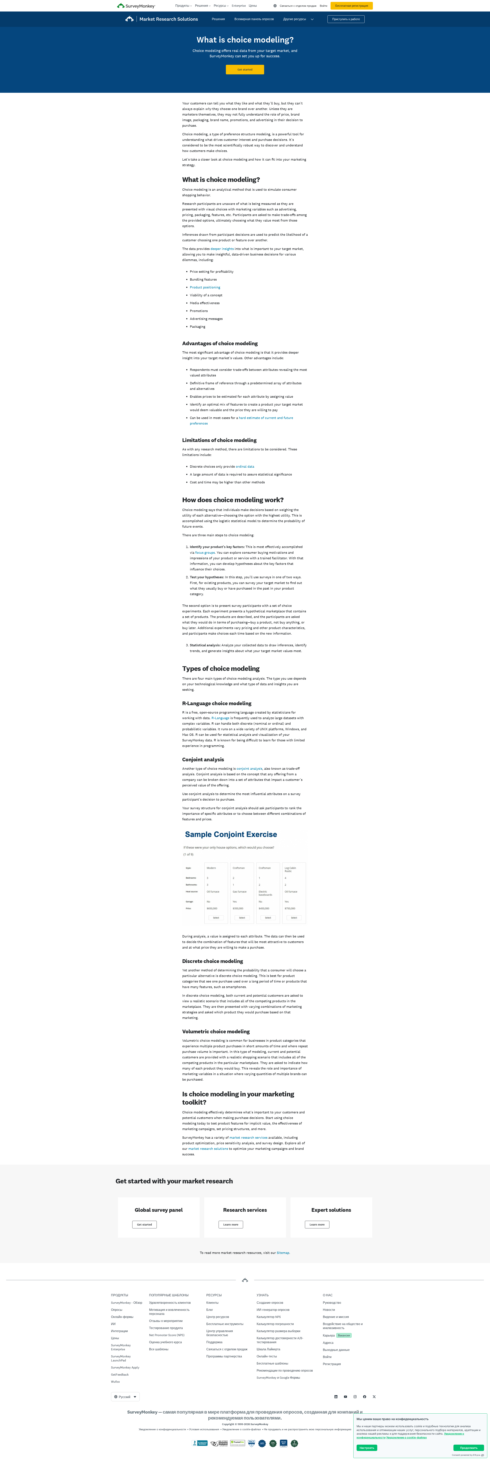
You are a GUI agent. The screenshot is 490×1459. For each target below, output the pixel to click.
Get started (245, 69)
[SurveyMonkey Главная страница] (136, 6)
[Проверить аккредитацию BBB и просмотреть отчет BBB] (200, 1445)
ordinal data (245, 466)
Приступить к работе (346, 19)
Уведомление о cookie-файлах (406, 1437)
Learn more (230, 1225)
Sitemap (283, 1252)
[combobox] (125, 1396)
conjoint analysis (249, 768)
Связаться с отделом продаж (298, 5)
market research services (248, 1137)
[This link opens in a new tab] (336, 1397)
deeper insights (222, 248)
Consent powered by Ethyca (466, 1455)
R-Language (220, 718)
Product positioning (205, 287)
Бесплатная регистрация (351, 6)
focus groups (205, 552)
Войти (323, 5)
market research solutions (208, 1148)
